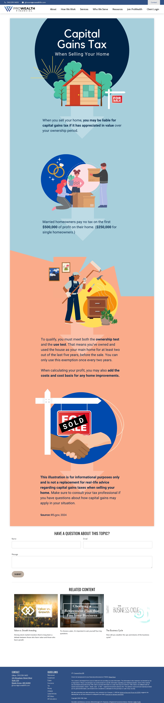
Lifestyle (50, 691)
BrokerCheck (112, 677)
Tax (49, 686)
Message (15, 554)
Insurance (51, 683)
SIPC (139, 702)
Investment (51, 678)
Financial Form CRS (79, 673)
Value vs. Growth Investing (25, 630)
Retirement (51, 675)
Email (85, 539)
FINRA (135, 702)
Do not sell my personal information (114, 694)
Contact (154, 2)
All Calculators (52, 699)
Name (14, 539)
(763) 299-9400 (13, 2)
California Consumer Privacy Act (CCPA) (130, 692)
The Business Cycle (114, 630)
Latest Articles (52, 694)
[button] (53, 9)
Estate (49, 680)
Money (50, 688)
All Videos (51, 696)
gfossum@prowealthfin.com (35, 2)
